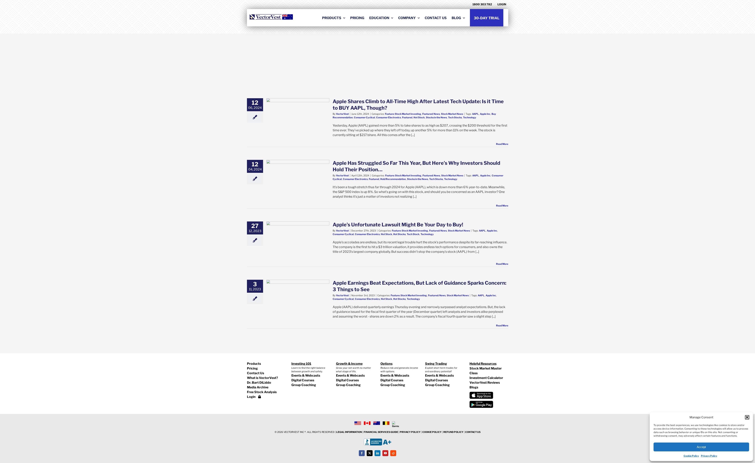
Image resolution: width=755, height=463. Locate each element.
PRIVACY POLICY (410, 432)
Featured (407, 117)
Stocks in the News (436, 117)
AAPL (475, 113)
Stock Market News (452, 113)
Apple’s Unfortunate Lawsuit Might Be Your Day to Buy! (398, 225)
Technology (469, 117)
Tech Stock (413, 234)
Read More (502, 144)
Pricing (252, 368)
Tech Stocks (455, 117)
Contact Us (255, 373)
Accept (701, 447)
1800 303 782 (482, 4)
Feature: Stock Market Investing (403, 113)
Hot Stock (419, 117)
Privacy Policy (709, 455)
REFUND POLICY (453, 432)
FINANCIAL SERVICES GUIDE (381, 432)
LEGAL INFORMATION (349, 432)
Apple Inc (485, 113)
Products (254, 364)
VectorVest (342, 113)
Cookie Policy (691, 455)
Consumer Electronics (388, 117)
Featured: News (431, 113)
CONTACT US (473, 432)
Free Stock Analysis (262, 392)
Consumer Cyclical (364, 117)
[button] (747, 417)
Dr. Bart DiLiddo (259, 382)
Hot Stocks (399, 234)
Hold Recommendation (393, 179)
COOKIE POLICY (432, 432)
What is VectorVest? (262, 378)
